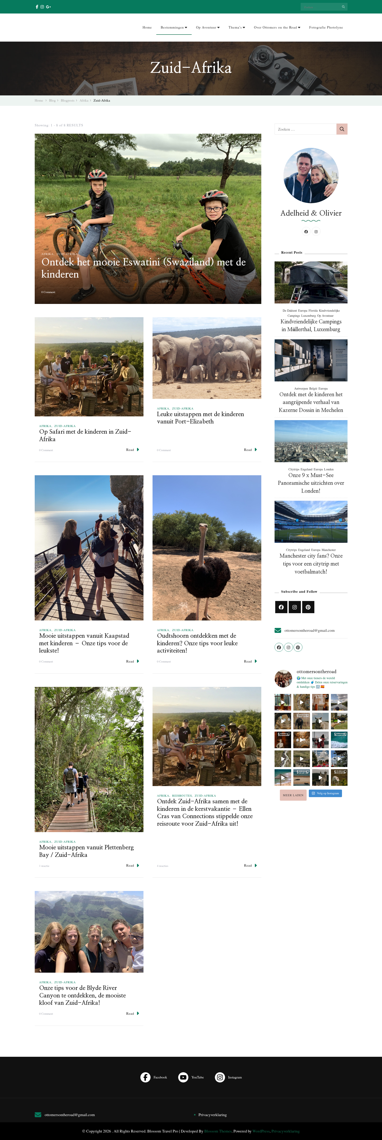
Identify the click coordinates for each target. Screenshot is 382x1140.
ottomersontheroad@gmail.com (310, 630)
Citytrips (293, 469)
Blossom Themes (218, 1131)
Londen (329, 469)
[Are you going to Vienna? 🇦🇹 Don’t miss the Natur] (283, 721)
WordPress (261, 1131)
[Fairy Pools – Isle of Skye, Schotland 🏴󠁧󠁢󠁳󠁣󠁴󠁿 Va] (283, 758)
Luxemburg (308, 315)
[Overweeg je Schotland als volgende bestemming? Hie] (301, 777)
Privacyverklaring (213, 1114)
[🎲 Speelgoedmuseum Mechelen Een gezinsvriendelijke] (320, 740)
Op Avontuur (206, 27)
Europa (302, 310)
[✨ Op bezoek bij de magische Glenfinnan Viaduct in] (301, 758)
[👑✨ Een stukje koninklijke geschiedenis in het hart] (283, 702)
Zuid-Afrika (67, 254)
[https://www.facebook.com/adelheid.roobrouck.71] (281, 607)
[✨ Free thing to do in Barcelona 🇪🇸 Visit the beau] (301, 702)
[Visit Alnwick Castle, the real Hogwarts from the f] (339, 721)
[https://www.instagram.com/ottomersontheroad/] (295, 607)
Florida (313, 310)
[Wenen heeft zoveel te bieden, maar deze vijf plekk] (283, 740)
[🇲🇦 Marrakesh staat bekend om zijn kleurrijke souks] (320, 702)
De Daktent (290, 310)
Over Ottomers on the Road (275, 27)
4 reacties (162, 866)
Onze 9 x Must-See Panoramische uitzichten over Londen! (311, 483)
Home (147, 27)
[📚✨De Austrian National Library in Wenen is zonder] (301, 740)
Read (130, 449)
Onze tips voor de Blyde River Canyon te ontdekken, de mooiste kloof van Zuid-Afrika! (82, 995)
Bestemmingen (172, 27)
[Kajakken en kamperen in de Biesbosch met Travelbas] (339, 702)
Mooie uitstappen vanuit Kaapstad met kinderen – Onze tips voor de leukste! (84, 643)
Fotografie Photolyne (326, 27)
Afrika (47, 254)
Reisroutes (182, 796)
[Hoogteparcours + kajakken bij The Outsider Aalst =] (339, 758)
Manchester (329, 550)
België (313, 388)
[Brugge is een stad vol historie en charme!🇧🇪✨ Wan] (320, 758)
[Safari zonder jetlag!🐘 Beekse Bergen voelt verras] (301, 721)
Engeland (306, 469)
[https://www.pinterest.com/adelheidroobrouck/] (308, 607)
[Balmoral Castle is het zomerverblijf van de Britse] (320, 777)
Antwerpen (301, 388)
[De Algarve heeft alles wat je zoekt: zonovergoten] (339, 740)
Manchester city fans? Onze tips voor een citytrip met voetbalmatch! (311, 563)
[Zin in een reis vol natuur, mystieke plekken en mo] (339, 777)
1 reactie (44, 866)
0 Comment (48, 292)
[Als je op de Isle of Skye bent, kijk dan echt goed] (320, 721)
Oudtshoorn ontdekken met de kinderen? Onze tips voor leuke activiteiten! (197, 643)
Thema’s (235, 27)
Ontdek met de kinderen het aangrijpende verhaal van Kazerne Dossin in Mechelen (311, 402)
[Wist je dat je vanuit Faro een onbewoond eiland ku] (283, 777)
